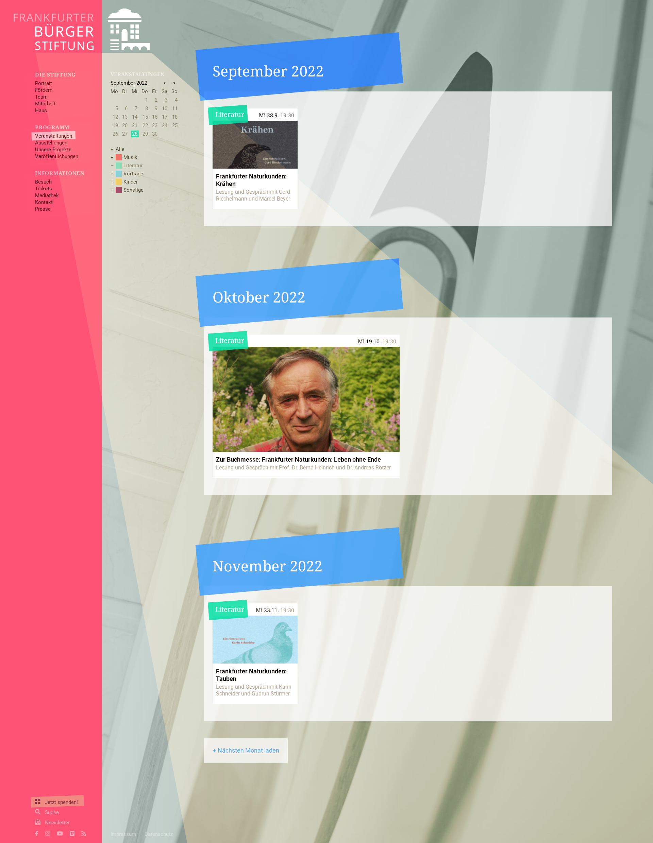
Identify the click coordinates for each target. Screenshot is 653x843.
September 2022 (129, 83)
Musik (130, 157)
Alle (120, 149)
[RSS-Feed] (83, 833)
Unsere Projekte (53, 150)
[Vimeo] (72, 833)
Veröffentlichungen (56, 156)
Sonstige (133, 190)
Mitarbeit (45, 104)
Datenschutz (159, 834)
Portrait (43, 83)
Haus (41, 110)
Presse (43, 209)
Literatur (133, 165)
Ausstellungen (51, 143)
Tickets (43, 189)
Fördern (43, 90)
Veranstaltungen (53, 136)
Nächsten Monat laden (248, 750)
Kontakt (44, 202)
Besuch (43, 182)
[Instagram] (47, 833)
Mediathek (47, 195)
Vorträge (133, 174)
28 (134, 134)
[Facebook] (36, 833)
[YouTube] (60, 833)
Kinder (130, 182)
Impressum (123, 834)
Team (41, 97)
